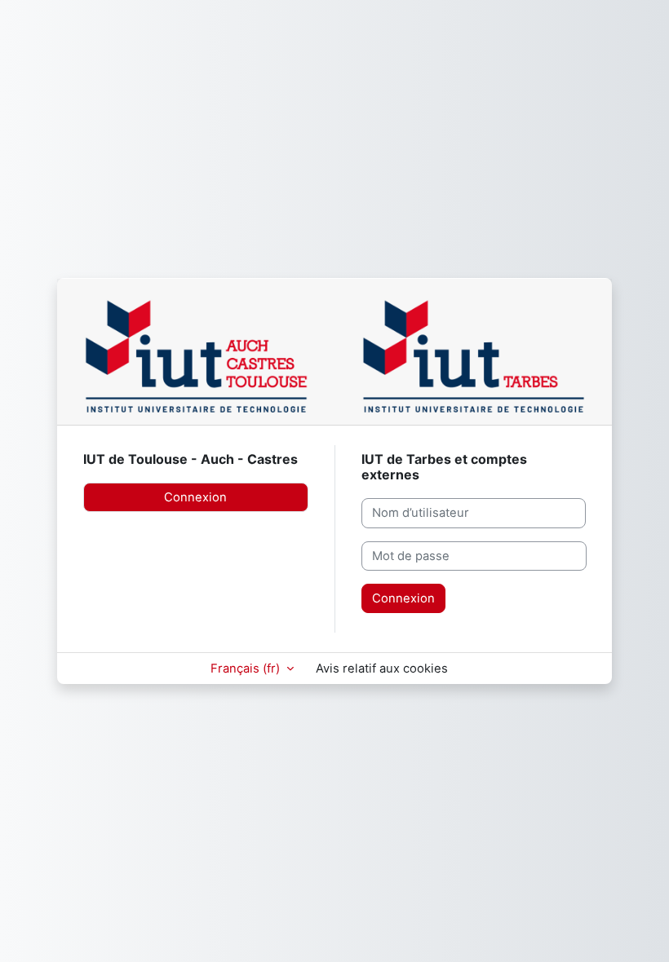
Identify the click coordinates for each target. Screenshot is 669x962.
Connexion (195, 497)
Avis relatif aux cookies (382, 668)
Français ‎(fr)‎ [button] (246, 668)
